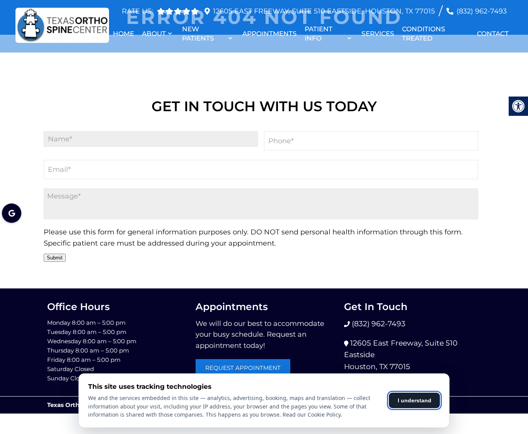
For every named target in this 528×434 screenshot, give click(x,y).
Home (123, 33)
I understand (414, 400)
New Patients (198, 33)
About (154, 33)
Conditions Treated (423, 33)
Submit (55, 258)
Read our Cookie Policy (312, 414)
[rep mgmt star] (195, 11)
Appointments (269, 33)
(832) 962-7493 (481, 11)
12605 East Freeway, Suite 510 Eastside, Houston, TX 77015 (324, 11)
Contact (493, 33)
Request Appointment (243, 367)
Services (377, 33)
